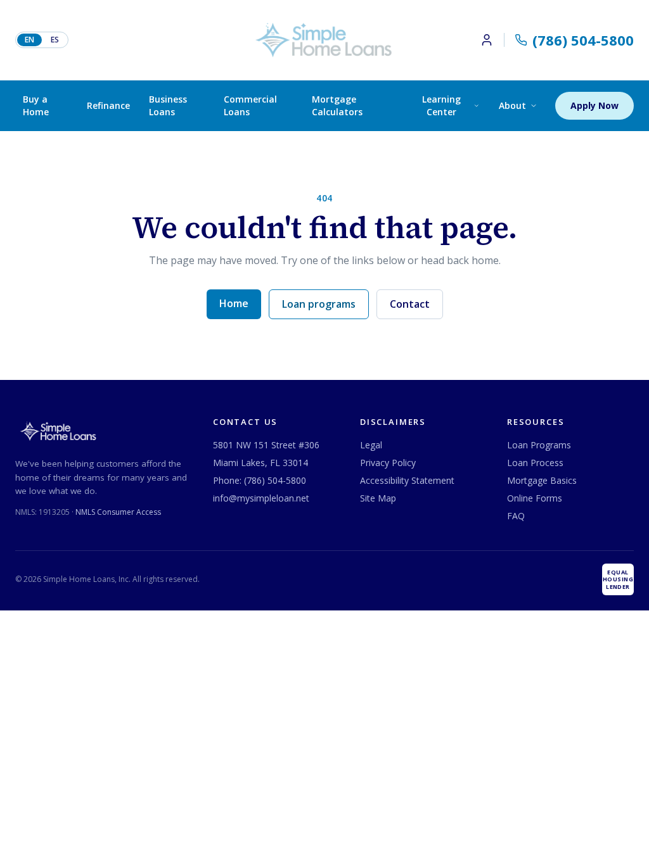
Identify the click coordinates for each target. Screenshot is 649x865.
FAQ (516, 516)
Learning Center (441, 105)
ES (55, 39)
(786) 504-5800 (275, 480)
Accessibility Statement (407, 480)
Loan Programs (539, 445)
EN (29, 39)
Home (233, 303)
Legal (371, 445)
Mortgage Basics (542, 480)
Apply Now (594, 105)
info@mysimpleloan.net (261, 498)
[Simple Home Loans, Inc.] (324, 39)
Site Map (378, 498)
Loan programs (319, 304)
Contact (410, 304)
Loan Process (535, 463)
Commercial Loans (250, 105)
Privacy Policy (388, 463)
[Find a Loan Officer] (492, 40)
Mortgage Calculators (337, 105)
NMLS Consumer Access (118, 512)
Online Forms (534, 498)
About (512, 105)
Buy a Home (36, 105)
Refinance (108, 105)
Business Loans (168, 105)
